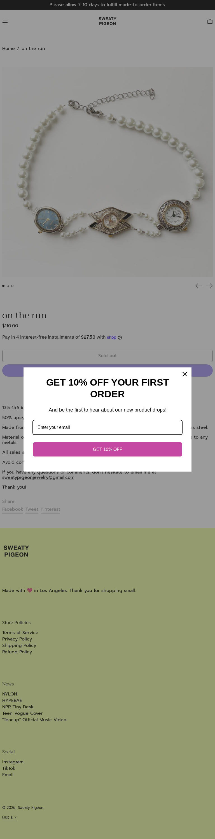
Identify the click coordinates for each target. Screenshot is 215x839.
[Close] (184, 374)
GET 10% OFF (107, 449)
